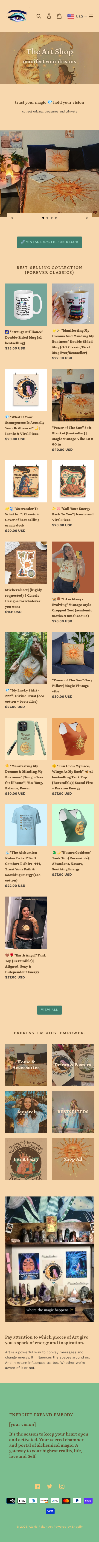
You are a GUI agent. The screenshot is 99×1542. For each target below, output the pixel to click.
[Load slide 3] (52, 218)
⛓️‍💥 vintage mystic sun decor (49, 242)
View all (49, 1010)
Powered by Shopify (68, 1526)
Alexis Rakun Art (40, 1526)
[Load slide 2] (48, 218)
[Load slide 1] (43, 218)
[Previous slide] (12, 218)
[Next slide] (87, 218)
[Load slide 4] (56, 218)
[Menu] (91, 16)
